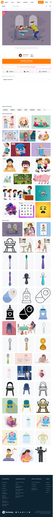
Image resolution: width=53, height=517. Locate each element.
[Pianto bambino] (27, 135)
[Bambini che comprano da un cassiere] (18, 192)
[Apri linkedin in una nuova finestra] (20, 511)
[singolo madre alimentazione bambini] (26, 327)
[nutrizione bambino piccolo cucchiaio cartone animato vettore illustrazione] (26, 343)
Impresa (4, 487)
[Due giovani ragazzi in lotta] (43, 164)
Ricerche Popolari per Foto (20, 492)
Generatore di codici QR (5, 504)
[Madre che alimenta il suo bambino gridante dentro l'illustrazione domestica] (12, 228)
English (46, 481)
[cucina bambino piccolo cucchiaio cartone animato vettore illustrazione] (43, 261)
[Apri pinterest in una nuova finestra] (22, 511)
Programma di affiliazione (19, 486)
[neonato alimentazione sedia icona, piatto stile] (9, 327)
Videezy (4, 485)
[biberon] (9, 372)
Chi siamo (34, 485)
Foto (12, 2)
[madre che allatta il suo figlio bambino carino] (9, 121)
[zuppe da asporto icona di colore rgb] (7, 178)
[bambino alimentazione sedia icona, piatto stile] (10, 405)
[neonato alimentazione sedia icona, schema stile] (10, 244)
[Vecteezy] (2, 2)
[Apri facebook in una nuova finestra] (16, 511)
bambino (5, 109)
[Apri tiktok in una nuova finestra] (25, 511)
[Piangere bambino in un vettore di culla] (41, 149)
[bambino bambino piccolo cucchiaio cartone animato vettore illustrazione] (26, 261)
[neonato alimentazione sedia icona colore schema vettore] (43, 405)
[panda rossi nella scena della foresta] (23, 178)
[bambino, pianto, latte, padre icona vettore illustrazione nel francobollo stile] (41, 453)
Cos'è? (14, 76)
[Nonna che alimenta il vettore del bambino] (41, 121)
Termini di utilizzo (36, 511)
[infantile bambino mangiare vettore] (44, 228)
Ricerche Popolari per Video (20, 496)
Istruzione (4, 489)
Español (47, 483)
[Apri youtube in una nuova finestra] (29, 511)
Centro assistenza (36, 481)
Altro (46, 491)
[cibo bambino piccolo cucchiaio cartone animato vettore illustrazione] (26, 278)
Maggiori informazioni (8, 78)
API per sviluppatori (5, 492)
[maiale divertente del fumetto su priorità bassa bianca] (42, 178)
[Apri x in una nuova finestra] (27, 511)
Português (47, 485)
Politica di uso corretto (44, 512)
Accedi (46, 2)
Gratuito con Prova (26, 61)
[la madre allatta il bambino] (23, 121)
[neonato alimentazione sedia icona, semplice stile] (10, 388)
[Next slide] (47, 109)
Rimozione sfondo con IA (5, 501)
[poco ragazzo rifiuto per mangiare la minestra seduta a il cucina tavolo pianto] (10, 453)
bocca (39, 109)
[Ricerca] (46, 6)
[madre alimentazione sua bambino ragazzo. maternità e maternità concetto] (44, 135)
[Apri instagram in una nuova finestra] (18, 511)
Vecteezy (4, 483)
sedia (25, 109)
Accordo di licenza (20, 481)
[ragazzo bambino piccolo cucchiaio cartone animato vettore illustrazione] (10, 261)
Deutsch (47, 487)
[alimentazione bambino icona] (10, 295)
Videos (18, 2)
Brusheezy (4, 481)
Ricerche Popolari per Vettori (20, 489)
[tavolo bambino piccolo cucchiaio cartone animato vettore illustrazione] (43, 343)
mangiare (32, 109)
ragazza (19, 109)
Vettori (6, 2)
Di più (32, 2)
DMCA (17, 483)
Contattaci (34, 483)
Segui (32, 56)
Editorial (25, 2)
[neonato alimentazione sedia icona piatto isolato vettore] (26, 388)
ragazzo (13, 109)
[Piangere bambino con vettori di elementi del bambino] (10, 135)
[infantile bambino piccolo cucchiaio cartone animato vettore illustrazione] (43, 278)
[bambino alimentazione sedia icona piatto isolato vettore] (26, 405)
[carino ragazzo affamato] (9, 164)
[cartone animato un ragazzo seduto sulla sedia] (6, 149)
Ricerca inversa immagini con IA (5, 496)
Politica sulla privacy (46, 511)
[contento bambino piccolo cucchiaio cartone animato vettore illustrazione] (10, 278)
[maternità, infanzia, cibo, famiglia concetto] (23, 358)
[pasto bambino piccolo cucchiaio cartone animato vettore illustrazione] (8, 358)
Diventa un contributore (34, 488)
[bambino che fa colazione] (44, 421)
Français (47, 489)
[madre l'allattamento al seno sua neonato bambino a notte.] (24, 372)
